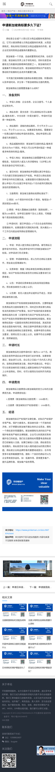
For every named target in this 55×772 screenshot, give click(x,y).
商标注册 (22, 11)
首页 (3, 11)
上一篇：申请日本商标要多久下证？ (21, 587)
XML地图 (5, 720)
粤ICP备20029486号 (19, 716)
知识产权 (12, 11)
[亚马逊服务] (27, 5)
